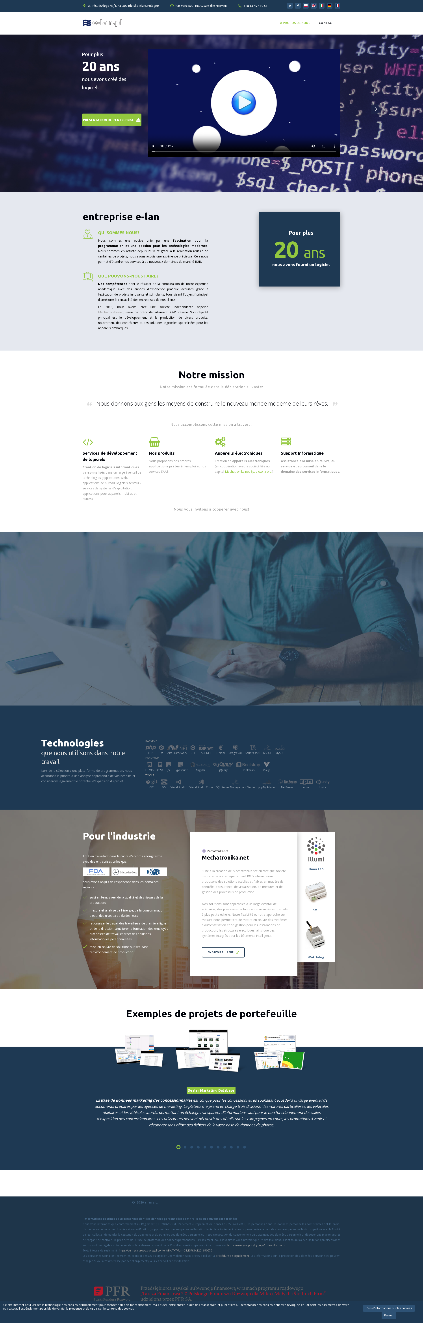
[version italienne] (322, 6)
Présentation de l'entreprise (108, 120)
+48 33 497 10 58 (255, 5)
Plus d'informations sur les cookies (389, 1308)
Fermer (389, 1315)
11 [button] (244, 1147)
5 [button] (205, 1147)
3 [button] (191, 1147)
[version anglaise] (314, 6)
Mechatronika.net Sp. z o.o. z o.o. (248, 471)
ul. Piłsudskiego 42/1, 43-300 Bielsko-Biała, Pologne (123, 5)
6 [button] (211, 1147)
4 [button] (198, 1147)
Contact (326, 23)
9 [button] (231, 1147)
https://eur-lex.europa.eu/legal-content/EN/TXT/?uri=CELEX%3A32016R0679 (165, 1250)
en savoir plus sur (221, 952)
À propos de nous (295, 23)
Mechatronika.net (110, 312)
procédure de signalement (232, 1256)
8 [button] (224, 1147)
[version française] (337, 6)
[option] (211, 1051)
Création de (242, 461)
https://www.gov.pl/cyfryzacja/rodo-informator (256, 1245)
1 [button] (178, 1147)
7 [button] (218, 1147)
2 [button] (185, 1147)
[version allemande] (329, 6)
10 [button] (238, 1147)
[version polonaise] (306, 6)
